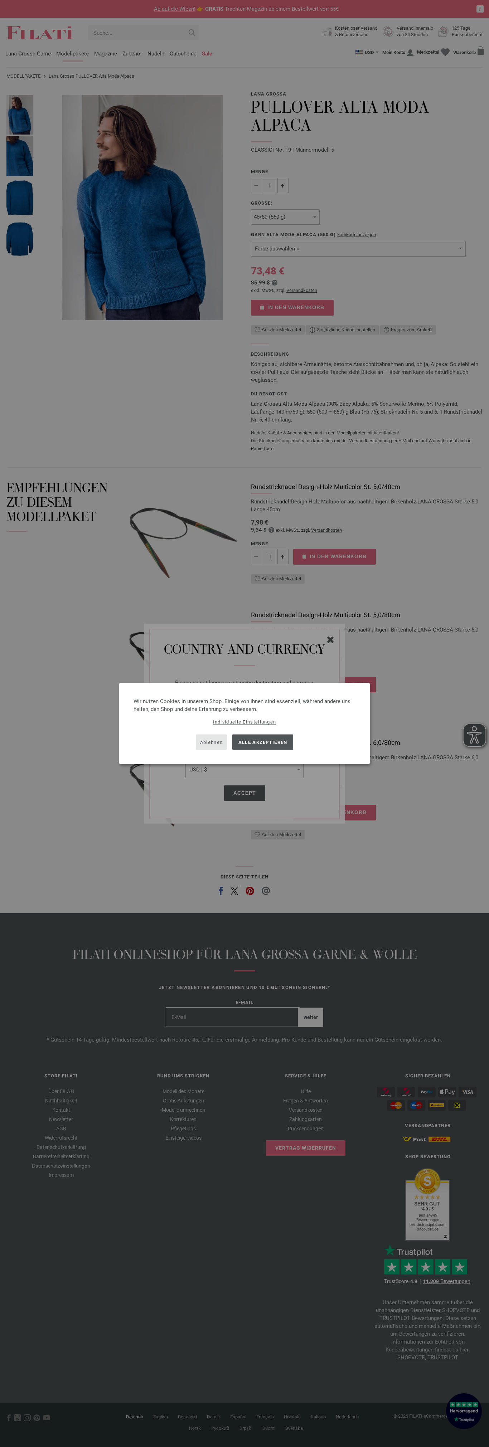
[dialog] (244, 723)
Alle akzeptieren (262, 742)
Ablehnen (211, 742)
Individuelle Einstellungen (244, 722)
